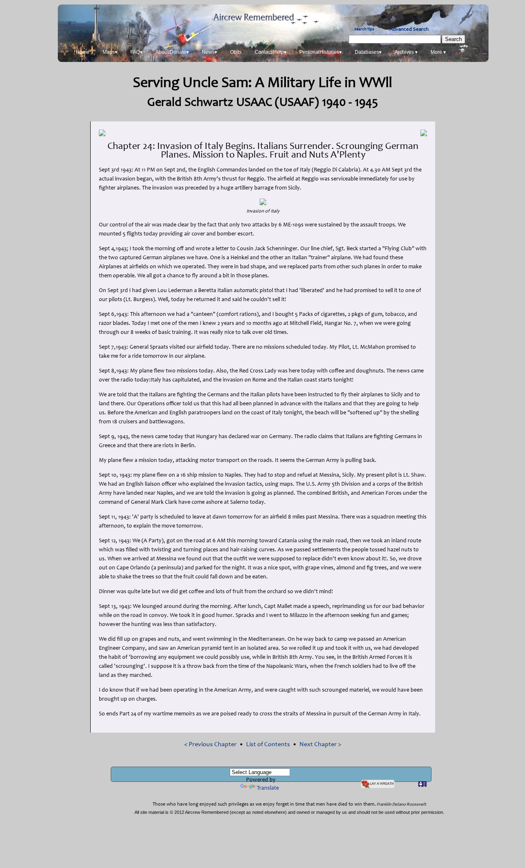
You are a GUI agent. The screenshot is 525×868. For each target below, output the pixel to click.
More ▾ (438, 52)
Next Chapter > (320, 744)
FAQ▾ (136, 52)
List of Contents (268, 744)
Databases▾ (368, 52)
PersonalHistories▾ (320, 52)
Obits (236, 52)
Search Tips (364, 29)
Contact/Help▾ (270, 52)
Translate (268, 788)
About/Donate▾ (172, 52)
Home (82, 52)
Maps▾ (110, 52)
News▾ (209, 52)
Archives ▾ (406, 52)
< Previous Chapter (210, 744)
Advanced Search (409, 29)
